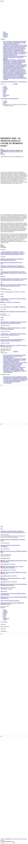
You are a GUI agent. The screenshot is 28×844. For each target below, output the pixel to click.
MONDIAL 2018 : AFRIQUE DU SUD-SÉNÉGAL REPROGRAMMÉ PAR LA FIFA (12, 259)
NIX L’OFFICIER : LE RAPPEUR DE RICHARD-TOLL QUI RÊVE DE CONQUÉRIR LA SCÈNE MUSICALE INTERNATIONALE (14, 43)
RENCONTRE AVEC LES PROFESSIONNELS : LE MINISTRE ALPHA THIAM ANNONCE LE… (13, 340)
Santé (4, 92)
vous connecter (9, 291)
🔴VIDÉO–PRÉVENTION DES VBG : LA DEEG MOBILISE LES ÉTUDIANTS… (12, 567)
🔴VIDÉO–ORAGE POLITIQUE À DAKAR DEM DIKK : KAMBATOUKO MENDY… (14, 585)
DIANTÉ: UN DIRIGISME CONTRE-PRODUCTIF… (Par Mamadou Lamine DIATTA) (14, 367)
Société (4, 90)
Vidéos (4, 96)
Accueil (5, 86)
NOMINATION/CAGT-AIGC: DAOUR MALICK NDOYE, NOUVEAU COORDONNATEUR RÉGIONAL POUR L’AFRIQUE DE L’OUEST (14, 50)
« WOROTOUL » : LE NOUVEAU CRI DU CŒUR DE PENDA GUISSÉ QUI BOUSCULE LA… (13, 334)
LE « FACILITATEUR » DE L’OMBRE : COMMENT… (13, 306)
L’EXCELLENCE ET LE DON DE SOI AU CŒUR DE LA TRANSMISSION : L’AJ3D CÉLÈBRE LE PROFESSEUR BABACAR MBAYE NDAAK (15, 66)
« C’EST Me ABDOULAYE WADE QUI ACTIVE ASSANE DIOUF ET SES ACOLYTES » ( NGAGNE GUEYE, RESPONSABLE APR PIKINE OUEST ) (13, 253)
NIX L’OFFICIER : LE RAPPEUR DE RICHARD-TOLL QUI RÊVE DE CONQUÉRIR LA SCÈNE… (13, 322)
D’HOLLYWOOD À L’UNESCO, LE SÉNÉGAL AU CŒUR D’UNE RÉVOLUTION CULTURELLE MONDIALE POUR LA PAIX (15, 53)
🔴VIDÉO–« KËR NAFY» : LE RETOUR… (11, 302)
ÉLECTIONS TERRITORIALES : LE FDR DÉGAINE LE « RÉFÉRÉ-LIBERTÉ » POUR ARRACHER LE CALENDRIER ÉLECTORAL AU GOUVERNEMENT (15, 370)
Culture (2, 296)
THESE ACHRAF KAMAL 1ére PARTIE (10, 600)
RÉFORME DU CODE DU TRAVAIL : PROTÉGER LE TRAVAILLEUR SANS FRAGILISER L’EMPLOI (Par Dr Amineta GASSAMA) (15, 363)
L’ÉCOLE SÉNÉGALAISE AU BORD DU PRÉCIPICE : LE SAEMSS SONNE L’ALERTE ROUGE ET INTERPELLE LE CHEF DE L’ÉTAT (14, 69)
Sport (4, 93)
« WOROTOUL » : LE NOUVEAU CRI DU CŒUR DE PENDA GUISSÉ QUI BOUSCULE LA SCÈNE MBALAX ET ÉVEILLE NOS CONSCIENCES (15, 46)
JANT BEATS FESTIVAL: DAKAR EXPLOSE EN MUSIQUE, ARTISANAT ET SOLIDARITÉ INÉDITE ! (15, 57)
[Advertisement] (14, 16)
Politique (5, 87)
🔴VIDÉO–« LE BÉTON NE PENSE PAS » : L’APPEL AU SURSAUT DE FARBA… (13, 328)
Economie (5, 89)
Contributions (6, 95)
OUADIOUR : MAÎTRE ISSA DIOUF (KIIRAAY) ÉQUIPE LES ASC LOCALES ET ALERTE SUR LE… (13, 532)
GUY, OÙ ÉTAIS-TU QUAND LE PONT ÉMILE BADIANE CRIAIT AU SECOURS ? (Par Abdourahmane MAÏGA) (14, 356)
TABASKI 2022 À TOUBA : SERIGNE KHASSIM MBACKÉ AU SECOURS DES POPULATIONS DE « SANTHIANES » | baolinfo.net (15, 378)
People (4, 91)
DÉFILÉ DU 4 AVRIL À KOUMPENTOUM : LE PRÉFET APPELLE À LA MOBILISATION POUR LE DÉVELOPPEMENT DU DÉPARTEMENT (14, 73)
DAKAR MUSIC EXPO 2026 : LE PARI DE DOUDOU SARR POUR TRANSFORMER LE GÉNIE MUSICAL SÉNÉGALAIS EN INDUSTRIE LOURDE (15, 77)
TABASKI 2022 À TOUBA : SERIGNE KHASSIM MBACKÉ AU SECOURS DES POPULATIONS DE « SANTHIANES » (15, 381)
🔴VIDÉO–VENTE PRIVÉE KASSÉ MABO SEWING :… (14, 311)
